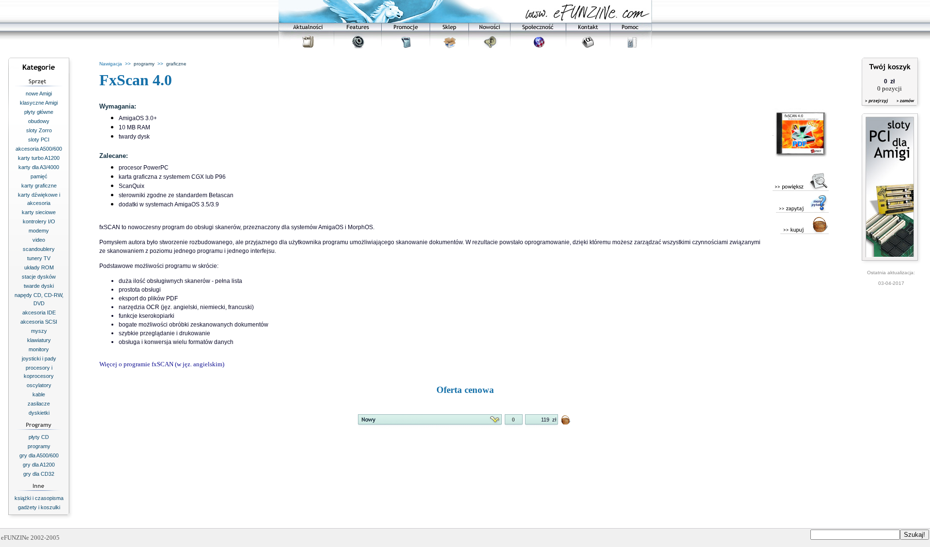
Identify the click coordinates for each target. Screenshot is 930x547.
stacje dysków (39, 277)
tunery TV (38, 258)
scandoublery (39, 249)
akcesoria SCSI (38, 322)
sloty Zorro (39, 130)
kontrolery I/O (39, 221)
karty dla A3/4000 (38, 167)
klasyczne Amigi (39, 103)
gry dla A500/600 (39, 455)
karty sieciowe (39, 212)
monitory (39, 349)
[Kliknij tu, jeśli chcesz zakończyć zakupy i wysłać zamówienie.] (903, 107)
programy (39, 446)
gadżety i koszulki (39, 507)
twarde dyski (39, 286)
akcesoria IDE (39, 312)
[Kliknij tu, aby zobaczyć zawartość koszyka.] (877, 107)
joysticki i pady (39, 358)
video (38, 240)
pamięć (39, 176)
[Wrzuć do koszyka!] (566, 422)
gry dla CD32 (38, 474)
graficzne (176, 63)
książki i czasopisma (39, 498)
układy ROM (39, 267)
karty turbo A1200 (39, 158)
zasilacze (39, 403)
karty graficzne (39, 185)
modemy (39, 231)
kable (38, 394)
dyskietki (39, 413)
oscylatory (39, 385)
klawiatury (39, 340)
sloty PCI (38, 139)
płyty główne (38, 112)
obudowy (38, 121)
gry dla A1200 (39, 465)
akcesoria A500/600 (39, 149)
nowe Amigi (39, 93)
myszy (39, 331)
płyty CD (39, 437)
